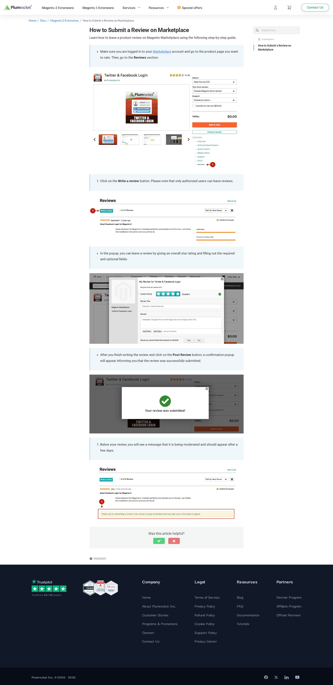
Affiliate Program (289, 606)
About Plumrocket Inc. (159, 606)
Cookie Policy (204, 623)
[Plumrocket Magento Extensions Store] (18, 7)
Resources (156, 7)
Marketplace (162, 51)
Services (129, 7)
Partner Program (289, 597)
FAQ (240, 606)
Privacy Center (206, 641)
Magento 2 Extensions (58, 7)
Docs (43, 20)
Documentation (248, 614)
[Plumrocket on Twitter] (276, 677)
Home (32, 20)
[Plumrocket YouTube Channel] (297, 677)
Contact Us (150, 641)
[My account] (276, 7)
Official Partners (289, 614)
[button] (159, 541)
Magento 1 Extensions (98, 7)
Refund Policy (205, 614)
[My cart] (289, 7)
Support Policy (206, 632)
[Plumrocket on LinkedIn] (287, 677)
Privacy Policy (205, 606)
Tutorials (243, 623)
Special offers (192, 7)
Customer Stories (155, 614)
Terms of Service (207, 597)
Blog (240, 597)
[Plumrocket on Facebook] (266, 677)
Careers (148, 632)
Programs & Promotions (159, 623)
